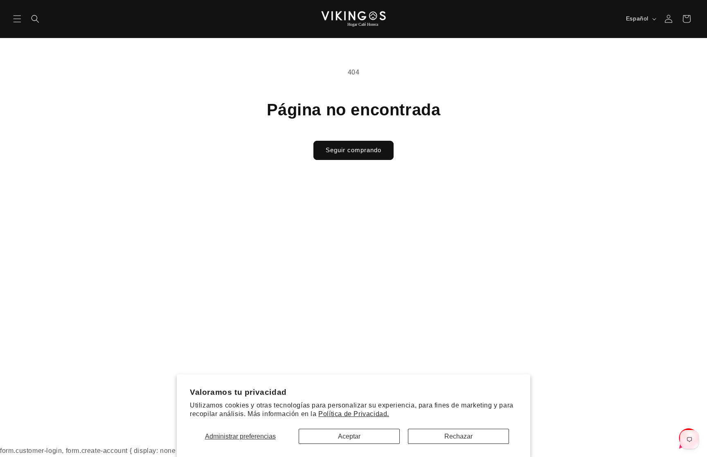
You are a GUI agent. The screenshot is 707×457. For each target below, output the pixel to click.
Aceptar (349, 436)
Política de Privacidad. (353, 413)
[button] (17, 19)
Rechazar (458, 436)
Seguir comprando (353, 149)
